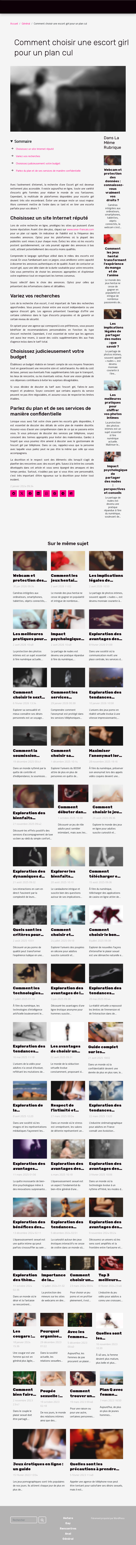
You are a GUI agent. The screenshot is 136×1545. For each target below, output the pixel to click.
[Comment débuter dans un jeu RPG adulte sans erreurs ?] (73, 793)
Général (26, 23)
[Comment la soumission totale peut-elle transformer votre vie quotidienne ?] (30, 736)
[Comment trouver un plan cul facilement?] (83, 1378)
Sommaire (23, 141)
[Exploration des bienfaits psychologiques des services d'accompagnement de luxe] (33, 796)
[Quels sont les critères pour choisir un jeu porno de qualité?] (30, 915)
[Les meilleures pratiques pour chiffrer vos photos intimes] (112, 385)
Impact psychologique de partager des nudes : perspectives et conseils (115, 479)
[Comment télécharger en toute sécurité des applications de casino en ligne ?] (106, 856)
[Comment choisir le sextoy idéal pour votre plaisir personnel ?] (30, 677)
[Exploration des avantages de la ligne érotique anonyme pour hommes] (68, 973)
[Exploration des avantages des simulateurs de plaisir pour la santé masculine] (68, 1149)
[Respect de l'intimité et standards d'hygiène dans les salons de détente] (68, 1090)
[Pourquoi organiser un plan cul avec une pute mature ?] (52, 1319)
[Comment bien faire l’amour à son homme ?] (24, 1378)
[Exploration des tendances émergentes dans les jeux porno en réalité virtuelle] (106, 677)
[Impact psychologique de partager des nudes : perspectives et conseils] (112, 457)
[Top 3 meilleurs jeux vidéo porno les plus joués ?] (111, 1263)
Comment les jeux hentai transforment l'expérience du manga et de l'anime (115, 262)
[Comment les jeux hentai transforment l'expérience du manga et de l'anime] (112, 239)
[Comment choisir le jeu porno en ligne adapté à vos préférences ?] (108, 793)
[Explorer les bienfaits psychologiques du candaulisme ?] (68, 856)
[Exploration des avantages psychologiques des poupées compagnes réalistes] (30, 1149)
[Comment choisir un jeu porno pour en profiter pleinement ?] (82, 1263)
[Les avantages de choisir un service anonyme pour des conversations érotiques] (67, 1031)
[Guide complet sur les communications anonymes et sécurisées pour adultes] (105, 1032)
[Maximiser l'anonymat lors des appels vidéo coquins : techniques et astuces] (106, 736)
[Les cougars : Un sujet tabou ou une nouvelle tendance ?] (24, 1319)
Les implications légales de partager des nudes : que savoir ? (113, 335)
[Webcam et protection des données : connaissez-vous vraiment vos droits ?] (112, 160)
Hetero (68, 1518)
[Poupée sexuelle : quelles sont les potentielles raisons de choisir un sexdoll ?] (53, 1378)
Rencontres (68, 1528)
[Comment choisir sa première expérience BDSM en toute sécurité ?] (68, 736)
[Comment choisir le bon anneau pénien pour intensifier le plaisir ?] (106, 915)
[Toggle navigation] (8, 7)
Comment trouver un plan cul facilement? (83, 1398)
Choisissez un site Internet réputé (35, 149)
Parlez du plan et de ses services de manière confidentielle (48, 171)
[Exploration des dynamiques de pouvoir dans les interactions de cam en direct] (30, 856)
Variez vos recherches (28, 156)
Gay (68, 1523)
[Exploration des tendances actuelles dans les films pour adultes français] (106, 1090)
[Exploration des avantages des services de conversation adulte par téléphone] (106, 619)
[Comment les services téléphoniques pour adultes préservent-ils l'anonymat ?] (68, 677)
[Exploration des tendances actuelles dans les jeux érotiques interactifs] (68, 1207)
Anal (68, 1533)
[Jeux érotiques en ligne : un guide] (39, 1444)
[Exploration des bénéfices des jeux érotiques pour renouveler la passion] (30, 1207)
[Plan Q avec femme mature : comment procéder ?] (111, 1378)
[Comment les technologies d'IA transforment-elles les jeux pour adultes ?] (30, 973)
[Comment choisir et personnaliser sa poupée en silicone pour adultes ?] (68, 915)
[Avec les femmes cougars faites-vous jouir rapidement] (80, 1319)
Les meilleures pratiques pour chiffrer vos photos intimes (113, 406)
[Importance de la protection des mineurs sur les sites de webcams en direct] (53, 1263)
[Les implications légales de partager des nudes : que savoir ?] (112, 314)
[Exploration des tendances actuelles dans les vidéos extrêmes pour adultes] (30, 1031)
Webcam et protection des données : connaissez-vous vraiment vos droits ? (114, 185)
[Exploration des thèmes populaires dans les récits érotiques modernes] (25, 1263)
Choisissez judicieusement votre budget (38, 163)
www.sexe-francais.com (80, 229)
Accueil (14, 23)
